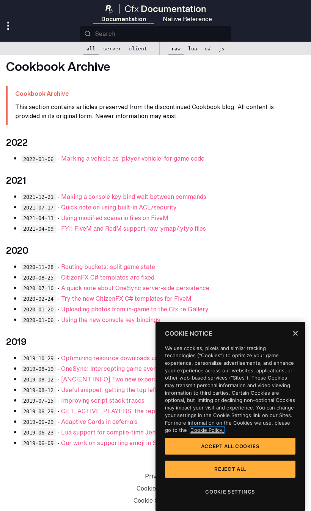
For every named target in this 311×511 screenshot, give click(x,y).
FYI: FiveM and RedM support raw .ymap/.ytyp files (133, 228)
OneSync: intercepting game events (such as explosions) (140, 368)
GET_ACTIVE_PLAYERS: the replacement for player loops (144, 411)
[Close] (295, 333)
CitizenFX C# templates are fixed (107, 277)
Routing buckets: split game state (108, 266)
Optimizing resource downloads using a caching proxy (136, 358)
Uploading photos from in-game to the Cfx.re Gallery (135, 309)
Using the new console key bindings (110, 319)
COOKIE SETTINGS (230, 492)
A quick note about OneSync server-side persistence (135, 287)
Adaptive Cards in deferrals (99, 421)
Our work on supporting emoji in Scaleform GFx (128, 442)
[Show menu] (10, 26)
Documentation (123, 18)
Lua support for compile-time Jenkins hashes (124, 432)
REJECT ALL (230, 469)
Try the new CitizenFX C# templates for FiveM (126, 298)
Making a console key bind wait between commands (133, 196)
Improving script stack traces (103, 400)
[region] (230, 416)
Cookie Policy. (207, 430)
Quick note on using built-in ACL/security (119, 207)
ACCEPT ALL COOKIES (230, 446)
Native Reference (187, 18)
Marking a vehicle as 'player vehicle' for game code (132, 158)
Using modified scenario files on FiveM (114, 217)
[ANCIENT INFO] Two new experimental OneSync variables (145, 379)
